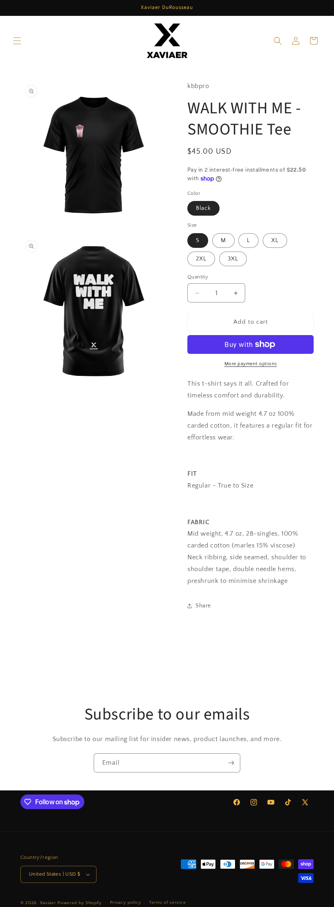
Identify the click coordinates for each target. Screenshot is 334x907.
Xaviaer (48, 902)
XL (275, 240)
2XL (201, 259)
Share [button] (203, 605)
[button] (17, 41)
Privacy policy (125, 902)
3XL (233, 259)
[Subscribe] (231, 762)
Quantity (197, 277)
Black (203, 208)
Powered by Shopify (79, 902)
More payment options (250, 363)
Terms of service (167, 902)
